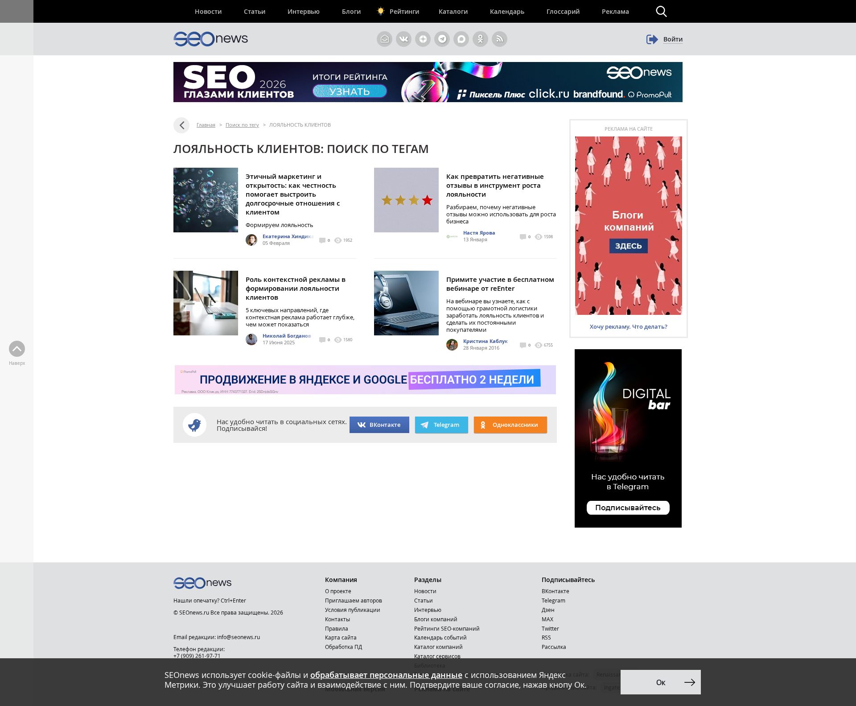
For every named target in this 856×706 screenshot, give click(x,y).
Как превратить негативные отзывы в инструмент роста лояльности (495, 185)
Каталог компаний (438, 646)
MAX (547, 619)
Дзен (548, 609)
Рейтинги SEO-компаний (447, 628)
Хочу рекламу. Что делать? (628, 326)
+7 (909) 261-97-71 (197, 655)
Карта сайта (341, 637)
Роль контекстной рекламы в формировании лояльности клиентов (296, 288)
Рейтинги (404, 11)
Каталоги (453, 11)
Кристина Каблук (485, 341)
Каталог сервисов (437, 656)
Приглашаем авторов (353, 600)
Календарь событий (440, 637)
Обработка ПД (343, 646)
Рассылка (554, 646)
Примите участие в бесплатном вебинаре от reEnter (500, 284)
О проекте (338, 591)
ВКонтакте (385, 425)
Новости (208, 11)
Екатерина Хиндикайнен (295, 236)
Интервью (304, 11)
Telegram (553, 600)
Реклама (615, 11)
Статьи (254, 11)
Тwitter (550, 628)
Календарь (507, 11)
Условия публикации (352, 609)
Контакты (337, 619)
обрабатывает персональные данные (386, 674)
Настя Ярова (479, 232)
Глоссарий (563, 11)
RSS (546, 637)
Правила (336, 628)
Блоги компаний (435, 619)
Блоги (351, 11)
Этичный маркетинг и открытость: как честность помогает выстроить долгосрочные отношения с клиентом (293, 194)
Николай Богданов (287, 335)
